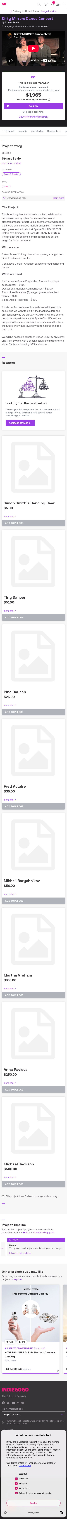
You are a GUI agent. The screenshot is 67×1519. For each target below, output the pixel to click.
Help (25, 1232)
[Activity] (52, 4)
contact (17, 163)
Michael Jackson (19, 1164)
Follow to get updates (20, 1253)
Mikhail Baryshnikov (22, 880)
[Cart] (45, 4)
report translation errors (16, 1423)
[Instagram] (18, 1403)
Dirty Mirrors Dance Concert (27, 18)
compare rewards (19, 423)
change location (48, 11)
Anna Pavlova (16, 1069)
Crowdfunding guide (43, 1232)
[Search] (39, 4)
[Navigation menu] (64, 4)
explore (18, 1279)
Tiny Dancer (15, 597)
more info (7, 163)
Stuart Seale (12, 22)
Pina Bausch (15, 691)
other (6, 186)
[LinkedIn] (22, 1403)
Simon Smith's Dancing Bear (29, 503)
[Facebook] (3, 1403)
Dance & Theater (11, 174)
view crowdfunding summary (33, 116)
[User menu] (58, 4)
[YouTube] (13, 1403)
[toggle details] (58, 1372)
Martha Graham (18, 975)
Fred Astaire (15, 786)
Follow (33, 106)
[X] (8, 1403)
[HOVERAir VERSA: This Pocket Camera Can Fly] (31, 1313)
